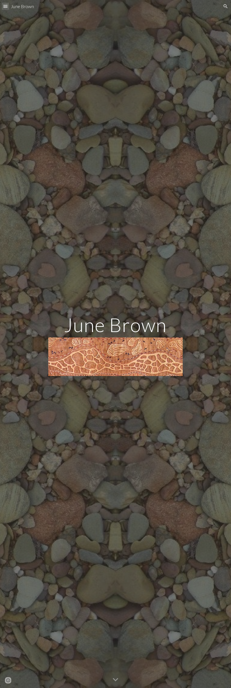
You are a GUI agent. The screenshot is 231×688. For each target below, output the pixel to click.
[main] (115, 324)
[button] (5, 6)
